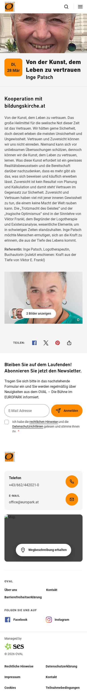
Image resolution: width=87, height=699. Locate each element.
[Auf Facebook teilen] (34, 343)
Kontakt (51, 677)
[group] (43, 298)
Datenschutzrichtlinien (27, 426)
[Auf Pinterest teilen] (57, 343)
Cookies (10, 687)
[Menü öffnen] (80, 6)
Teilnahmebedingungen (63, 687)
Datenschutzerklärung (61, 666)
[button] (33, 313)
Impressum (12, 677)
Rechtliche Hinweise (18, 666)
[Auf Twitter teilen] (46, 343)
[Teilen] (69, 343)
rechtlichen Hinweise (43, 422)
